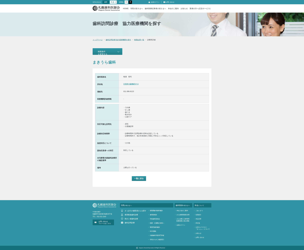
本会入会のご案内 (182, 210)
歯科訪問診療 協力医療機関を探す (118, 40)
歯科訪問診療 (130, 223)
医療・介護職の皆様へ (157, 223)
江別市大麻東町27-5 (130, 84)
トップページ (98, 40)
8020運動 (153, 231)
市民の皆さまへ (136, 8)
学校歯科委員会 (155, 219)
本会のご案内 (173, 8)
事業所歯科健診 (155, 227)
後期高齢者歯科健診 (156, 210)
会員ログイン (155, 2)
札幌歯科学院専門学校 (157, 235)
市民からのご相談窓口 (157, 239)
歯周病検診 (153, 215)
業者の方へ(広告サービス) (200, 8)
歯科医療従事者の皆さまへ (155, 8)
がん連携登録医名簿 (183, 215)
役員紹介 (198, 215)
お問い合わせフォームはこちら (105, 222)
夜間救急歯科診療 (131, 215)
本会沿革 (198, 219)
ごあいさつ (199, 210)
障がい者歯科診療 (131, 219)
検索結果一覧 (139, 40)
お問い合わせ (170, 2)
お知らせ (184, 8)
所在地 (198, 223)
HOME (125, 8)
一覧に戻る (139, 178)
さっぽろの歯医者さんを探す (135, 211)
